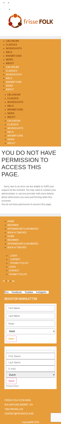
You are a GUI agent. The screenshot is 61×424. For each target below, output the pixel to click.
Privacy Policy (19, 263)
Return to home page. (12, 207)
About (10, 63)
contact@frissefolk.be (19, 413)
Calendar (12, 41)
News (9, 59)
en (11, 2)
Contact (15, 9)
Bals (9, 52)
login (13, 255)
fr (6, 2)
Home (10, 221)
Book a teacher (16, 232)
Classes (11, 44)
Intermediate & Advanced (22, 228)
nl (2, 2)
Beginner (13, 225)
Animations (14, 55)
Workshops (14, 48)
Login (5, 9)
